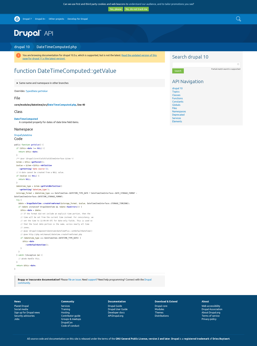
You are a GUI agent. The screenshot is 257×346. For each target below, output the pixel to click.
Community (67, 301)
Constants (177, 101)
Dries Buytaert (221, 338)
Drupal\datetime (23, 135)
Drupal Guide (115, 306)
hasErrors (72, 207)
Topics (176, 91)
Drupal (175, 338)
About (205, 301)
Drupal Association (212, 309)
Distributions (162, 315)
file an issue (74, 279)
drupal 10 (22, 47)
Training (65, 309)
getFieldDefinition (50, 186)
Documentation (117, 301)
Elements (177, 121)
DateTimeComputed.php (57, 47)
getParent (36, 162)
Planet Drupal (21, 306)
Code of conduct (70, 325)
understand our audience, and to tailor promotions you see (161, 4)
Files (174, 108)
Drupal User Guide (117, 309)
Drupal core (161, 306)
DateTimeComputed (26, 119)
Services (176, 118)
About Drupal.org (211, 312)
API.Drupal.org (115, 315)
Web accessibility (211, 306)
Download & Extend (166, 301)
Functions (177, 98)
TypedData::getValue (36, 91)
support (92, 279)
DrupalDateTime (34, 203)
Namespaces (179, 111)
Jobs (16, 319)
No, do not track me (136, 9)
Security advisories (24, 315)
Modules (159, 309)
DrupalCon (67, 322)
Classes (176, 95)
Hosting (65, 312)
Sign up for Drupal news (27, 312)
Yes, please (116, 9)
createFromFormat (51, 203)
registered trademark (196, 338)
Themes (159, 312)
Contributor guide (70, 315)
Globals (176, 105)
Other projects (56, 19)
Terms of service (211, 315)
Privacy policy (209, 319)
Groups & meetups (71, 319)
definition (46, 165)
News (17, 301)
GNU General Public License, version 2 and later (143, 338)
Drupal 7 (27, 19)
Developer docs (116, 312)
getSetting (26, 169)
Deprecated (178, 114)
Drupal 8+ (40, 19)
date (30, 148)
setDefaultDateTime (36, 245)
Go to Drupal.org (17, 19)
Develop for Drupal (78, 19)
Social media (21, 309)
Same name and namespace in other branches (44, 83)
